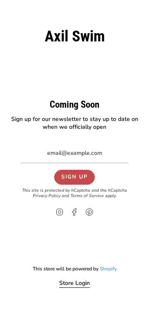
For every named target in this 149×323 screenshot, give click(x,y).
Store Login (74, 283)
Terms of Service (87, 196)
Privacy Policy (46, 196)
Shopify (108, 268)
